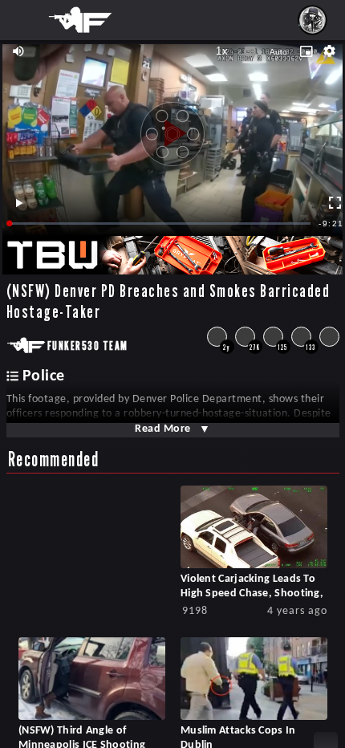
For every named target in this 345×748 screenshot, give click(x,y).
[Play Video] (172, 128)
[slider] (160, 223)
